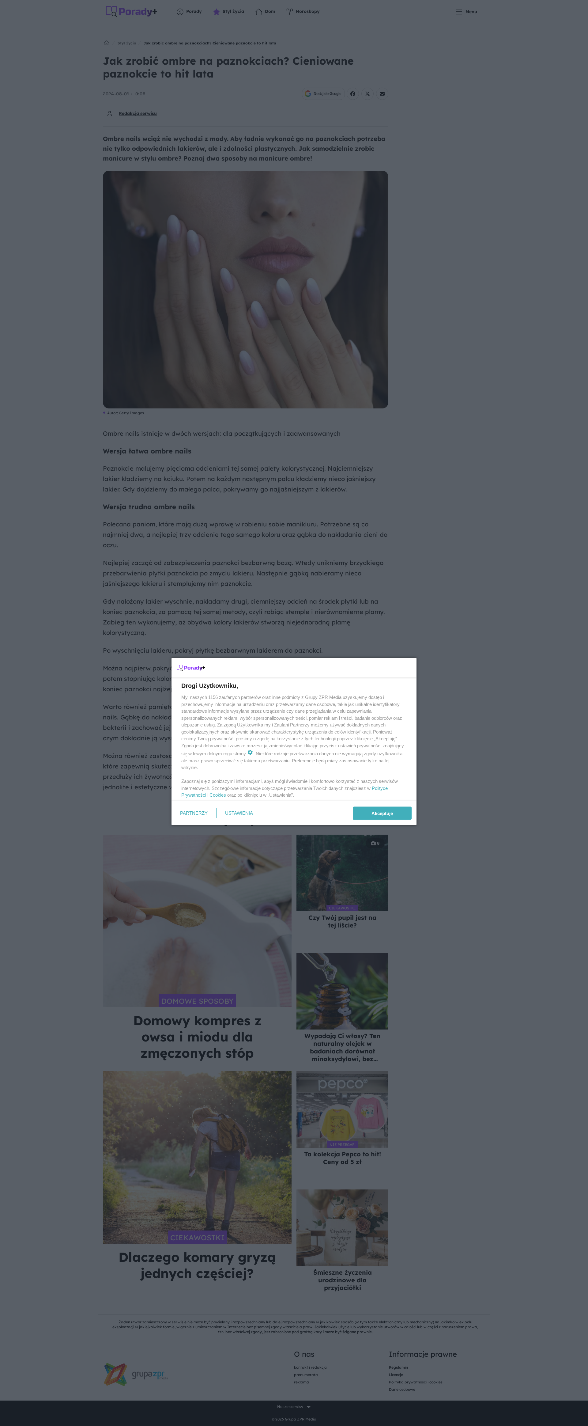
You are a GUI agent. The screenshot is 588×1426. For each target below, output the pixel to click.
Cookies (217, 795)
